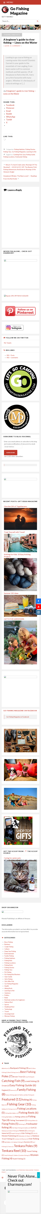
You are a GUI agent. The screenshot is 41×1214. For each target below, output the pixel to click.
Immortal (6, 1133)
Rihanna (24, 1139)
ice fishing (31, 1131)
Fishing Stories (30, 149)
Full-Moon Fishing (18, 1128)
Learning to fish (31, 152)
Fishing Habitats (12, 35)
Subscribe (10, 452)
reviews (18, 1139)
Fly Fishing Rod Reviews (12, 974)
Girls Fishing (8, 979)
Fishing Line (12, 1109)
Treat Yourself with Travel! (14, 532)
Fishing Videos (32, 1120)
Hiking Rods (8, 988)
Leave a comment (13, 46)
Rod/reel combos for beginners (14, 1000)
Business (7, 944)
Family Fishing (9, 956)
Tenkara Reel (14, 1151)
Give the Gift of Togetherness (15, 506)
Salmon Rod (8, 1002)
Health (6, 986)
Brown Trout (19, 1077)
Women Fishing (9, 1016)
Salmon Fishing (18, 1142)
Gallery (27, 1128)
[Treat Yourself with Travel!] (20, 552)
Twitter (17, 1155)
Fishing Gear (19, 1104)
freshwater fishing (21, 157)
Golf (33, 1128)
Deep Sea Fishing (10, 951)
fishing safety (21, 1117)
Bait (31, 1068)
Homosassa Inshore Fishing (10, 1131)
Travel (6, 1011)
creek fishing (32, 1081)
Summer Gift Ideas (11, 593)
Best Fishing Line (14, 1072)
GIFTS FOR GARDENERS (14, 619)
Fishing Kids (8, 960)
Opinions (7, 993)
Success (28, 1142)
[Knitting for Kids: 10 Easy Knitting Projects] (20, 590)
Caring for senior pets (12, 858)
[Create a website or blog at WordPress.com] (2, 1177)
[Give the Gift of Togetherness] (20, 529)
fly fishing (22, 1124)
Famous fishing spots (12, 1095)
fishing (27, 1099)
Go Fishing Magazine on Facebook (20, 711)
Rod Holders (8, 1142)
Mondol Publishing (10, 1136)
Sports (6, 1004)
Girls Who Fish (9, 981)
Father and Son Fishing (26, 1095)
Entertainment (9, 954)
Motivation (22, 1136)
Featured (12, 1099)
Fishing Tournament (18, 1120)
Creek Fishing (8, 947)
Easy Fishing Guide (29, 154)
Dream (5, 1086)
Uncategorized (9, 1014)
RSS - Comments (12, 357)
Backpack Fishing (19, 1068)
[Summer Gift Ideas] (20, 616)
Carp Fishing (29, 1077)
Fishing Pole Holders (11, 1113)
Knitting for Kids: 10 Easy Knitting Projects (17, 555)
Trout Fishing (8, 1155)
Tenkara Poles (25, 1146)
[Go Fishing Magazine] (20, 27)
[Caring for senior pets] (20, 892)
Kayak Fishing (16, 1133)
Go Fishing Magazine (19, 10)
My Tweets (7, 343)
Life (35, 1133)
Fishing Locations (9, 157)
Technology (8, 1009)
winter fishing (25, 1155)
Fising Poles (10, 1123)
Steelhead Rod (9, 1007)
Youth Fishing (19, 1159)
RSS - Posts (10, 355)
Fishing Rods (8, 965)
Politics (6, 995)
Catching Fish (17, 154)
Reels (6, 998)
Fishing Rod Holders (8, 1117)
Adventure (6, 1068)
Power (29, 1136)
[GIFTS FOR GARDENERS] (20, 664)
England (6, 1090)
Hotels (23, 1131)
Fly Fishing (7, 972)
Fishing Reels (28, 1112)
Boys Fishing (8, 942)
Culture (6, 949)
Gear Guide (8, 977)
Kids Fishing (27, 1133)
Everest (14, 1090)
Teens (11, 1146)
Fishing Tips (7, 152)
